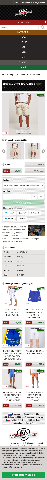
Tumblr (22, 219)
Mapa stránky (17, 443)
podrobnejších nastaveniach (12, 467)
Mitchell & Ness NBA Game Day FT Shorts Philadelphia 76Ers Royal (34, 314)
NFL (23, 47)
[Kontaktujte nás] (16, 2)
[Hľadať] (43, 27)
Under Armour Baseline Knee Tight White (12, 312)
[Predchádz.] (3, 151)
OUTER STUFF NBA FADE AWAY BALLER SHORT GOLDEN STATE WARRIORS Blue (12, 355)
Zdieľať (23, 213)
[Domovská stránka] (3, 74)
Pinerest (35, 213)
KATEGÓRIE (23, 32)
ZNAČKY (23, 62)
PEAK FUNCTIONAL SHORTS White (35, 352)
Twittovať (10, 213)
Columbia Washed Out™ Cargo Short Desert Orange (34, 396)
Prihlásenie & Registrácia (33, 2)
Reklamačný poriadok (34, 443)
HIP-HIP (23, 42)
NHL (23, 57)
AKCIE (24, 67)
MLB (24, 52)
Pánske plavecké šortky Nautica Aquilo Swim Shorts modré (12, 396)
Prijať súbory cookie (23, 475)
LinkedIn (10, 219)
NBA (24, 37)
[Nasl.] (43, 151)
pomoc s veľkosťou (13, 208)
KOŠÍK (23, 22)
